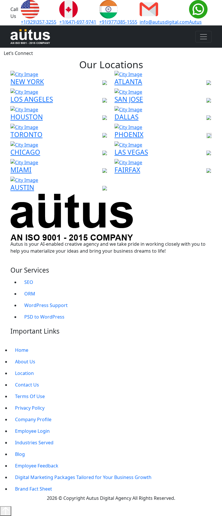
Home (21, 350)
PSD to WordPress (44, 317)
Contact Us (27, 385)
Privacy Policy (30, 408)
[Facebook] (20, 262)
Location (24, 373)
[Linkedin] (26, 262)
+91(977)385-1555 (118, 22)
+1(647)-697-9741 (77, 22)
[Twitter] (39, 262)
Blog (20, 454)
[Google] (13, 262)
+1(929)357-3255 (38, 22)
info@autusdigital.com (164, 22)
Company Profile (33, 419)
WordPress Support (46, 305)
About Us (25, 361)
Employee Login (32, 431)
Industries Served (34, 442)
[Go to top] (5, 511)
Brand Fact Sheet (33, 489)
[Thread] (45, 262)
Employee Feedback (36, 466)
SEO (28, 282)
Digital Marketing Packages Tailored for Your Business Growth (83, 477)
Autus (195, 22)
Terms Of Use (30, 396)
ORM (29, 294)
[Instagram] (32, 262)
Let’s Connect (18, 53)
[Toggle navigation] (203, 36)
